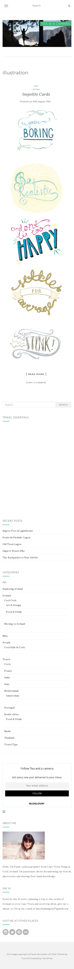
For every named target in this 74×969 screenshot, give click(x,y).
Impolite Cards (36, 94)
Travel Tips (11, 744)
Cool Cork (10, 600)
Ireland (7, 595)
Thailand (9, 737)
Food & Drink (14, 611)
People (7, 642)
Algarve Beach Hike (14, 550)
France (8, 670)
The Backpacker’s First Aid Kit (20, 557)
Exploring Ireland (13, 588)
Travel (6, 659)
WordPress (47, 958)
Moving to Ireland (14, 623)
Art (36, 86)
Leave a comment (36, 382)
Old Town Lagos (12, 544)
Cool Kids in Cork (14, 647)
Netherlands (11, 690)
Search (63, 404)
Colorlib (25, 958)
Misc (5, 635)
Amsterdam (12, 695)
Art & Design (13, 605)
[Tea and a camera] (37, 33)
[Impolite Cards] (36, 130)
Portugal (9, 707)
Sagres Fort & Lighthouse (18, 530)
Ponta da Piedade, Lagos (16, 537)
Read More (36, 374)
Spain (7, 731)
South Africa (11, 714)
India (7, 677)
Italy (6, 684)
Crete (7, 664)
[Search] (69, 5)
